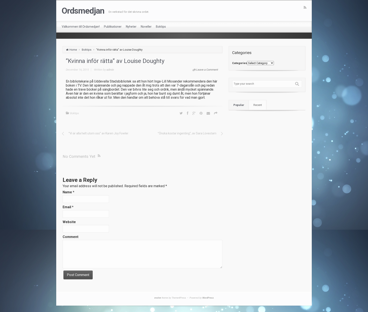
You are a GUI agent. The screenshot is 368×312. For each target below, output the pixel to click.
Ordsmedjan (83, 11)
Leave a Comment (207, 69)
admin (110, 69)
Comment (70, 237)
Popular (238, 105)
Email (68, 207)
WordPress (208, 297)
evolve (157, 297)
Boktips (86, 49)
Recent (257, 105)
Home (73, 49)
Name (68, 192)
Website (69, 222)
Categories (239, 63)
